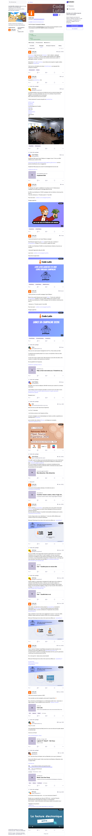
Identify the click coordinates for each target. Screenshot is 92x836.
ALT (62, 281)
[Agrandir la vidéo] (60, 827)
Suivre (55, 14)
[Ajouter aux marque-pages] (54, 72)
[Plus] (63, 72)
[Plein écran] (62, 827)
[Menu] (62, 15)
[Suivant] (63, 48)
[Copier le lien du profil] (59, 15)
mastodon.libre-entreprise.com (39, 19)
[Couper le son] (32, 827)
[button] (46, 818)
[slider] (46, 825)
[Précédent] (59, 48)
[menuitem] (46, 818)
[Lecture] (30, 827)
